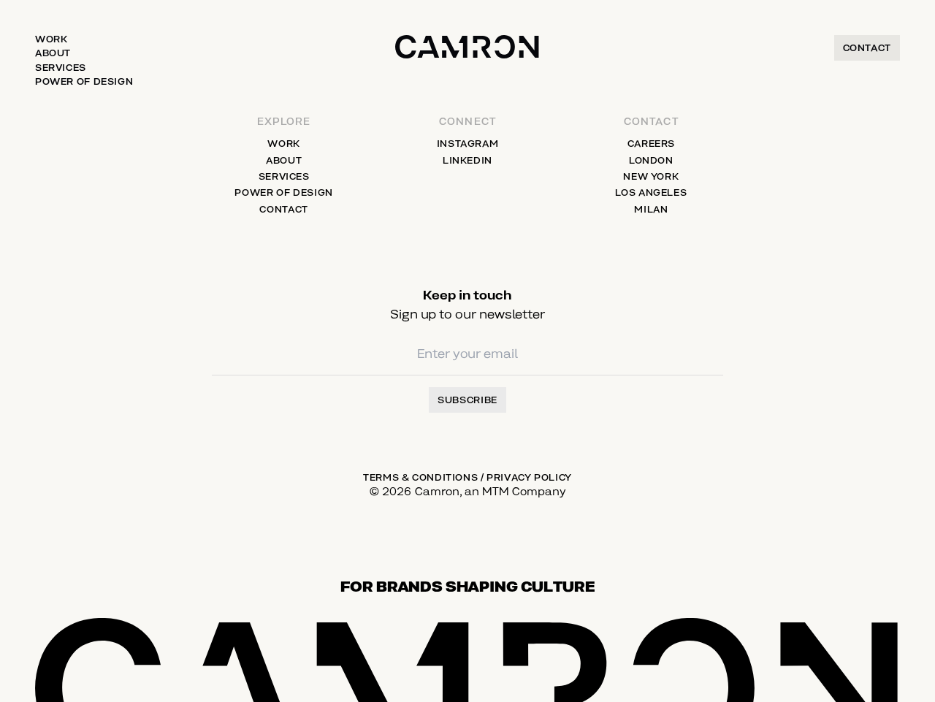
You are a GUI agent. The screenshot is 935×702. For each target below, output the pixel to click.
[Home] (467, 62)
